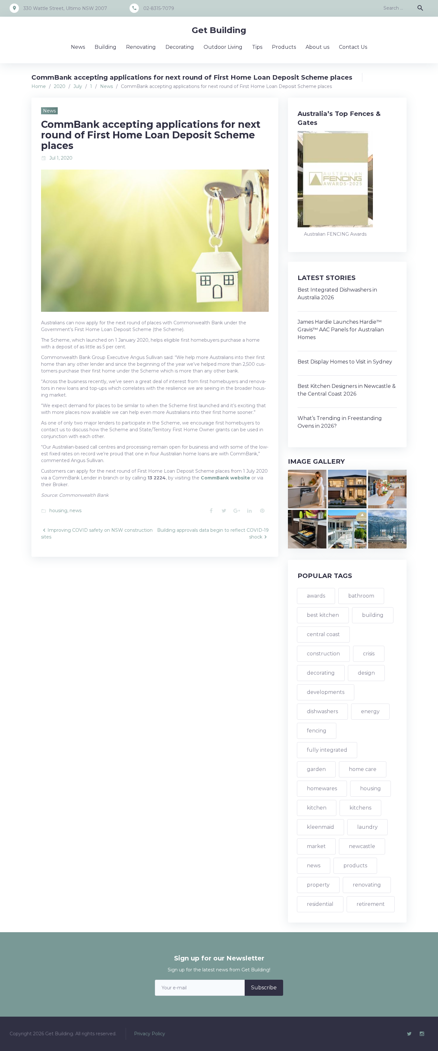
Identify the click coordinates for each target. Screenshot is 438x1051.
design (366, 673)
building (372, 615)
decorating (321, 673)
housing (58, 510)
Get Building (219, 30)
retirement (371, 904)
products (355, 866)
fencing (316, 731)
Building (105, 47)
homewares (322, 788)
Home (38, 86)
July (77, 86)
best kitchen (323, 615)
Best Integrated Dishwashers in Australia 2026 (337, 294)
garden (316, 769)
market (316, 846)
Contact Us (353, 47)
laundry (367, 827)
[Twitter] (409, 1034)
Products (284, 47)
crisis (369, 654)
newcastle (362, 846)
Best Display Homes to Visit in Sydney (345, 362)
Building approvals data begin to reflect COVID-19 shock (213, 533)
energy (370, 711)
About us (317, 47)
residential (320, 904)
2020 (59, 86)
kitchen (316, 808)
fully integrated (327, 750)
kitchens (360, 808)
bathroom (361, 596)
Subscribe (264, 988)
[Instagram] (422, 1034)
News (78, 47)
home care (362, 769)
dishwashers (322, 711)
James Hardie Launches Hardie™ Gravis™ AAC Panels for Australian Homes (341, 329)
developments (325, 692)
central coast (323, 634)
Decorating (179, 47)
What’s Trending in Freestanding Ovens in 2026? (340, 422)
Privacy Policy (149, 1034)
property (318, 885)
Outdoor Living (223, 47)
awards (316, 596)
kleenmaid (320, 827)
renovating (367, 885)
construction (323, 654)
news (75, 510)
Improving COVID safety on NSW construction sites (97, 533)
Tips (257, 47)
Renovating (141, 47)
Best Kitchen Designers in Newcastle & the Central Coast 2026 (347, 390)
